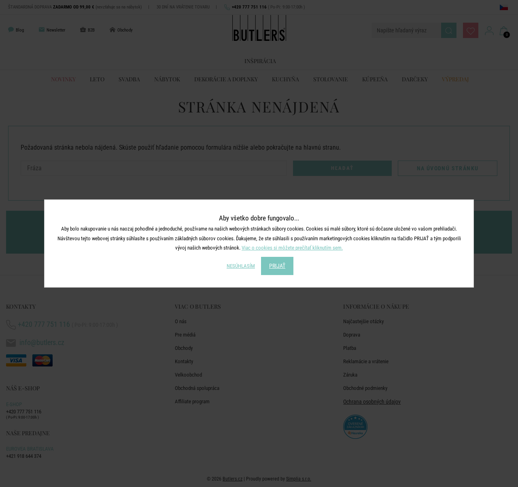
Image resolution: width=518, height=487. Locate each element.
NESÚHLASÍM (241, 266)
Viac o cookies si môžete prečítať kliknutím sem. (292, 248)
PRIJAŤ (277, 266)
